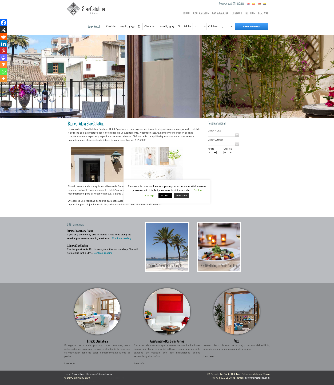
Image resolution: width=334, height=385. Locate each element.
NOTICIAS (250, 13)
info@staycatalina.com (257, 377)
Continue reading (121, 238)
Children (212, 26)
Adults (187, 26)
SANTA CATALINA (220, 13)
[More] (3, 78)
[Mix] (3, 64)
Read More (181, 195)
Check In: (111, 26)
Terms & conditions (74, 374)
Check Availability (251, 26)
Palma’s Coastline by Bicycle (80, 231)
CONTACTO (237, 13)
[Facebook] (3, 22)
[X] (3, 29)
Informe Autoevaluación (100, 374)
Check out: (150, 26)
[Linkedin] (3, 43)
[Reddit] (3, 36)
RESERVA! (263, 13)
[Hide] (1, 85)
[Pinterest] (3, 50)
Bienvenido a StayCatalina (86, 123)
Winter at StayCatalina (77, 245)
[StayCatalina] (85, 15)
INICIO (186, 13)
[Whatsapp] (3, 71)
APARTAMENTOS (201, 13)
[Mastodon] (3, 57)
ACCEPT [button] (165, 195)
